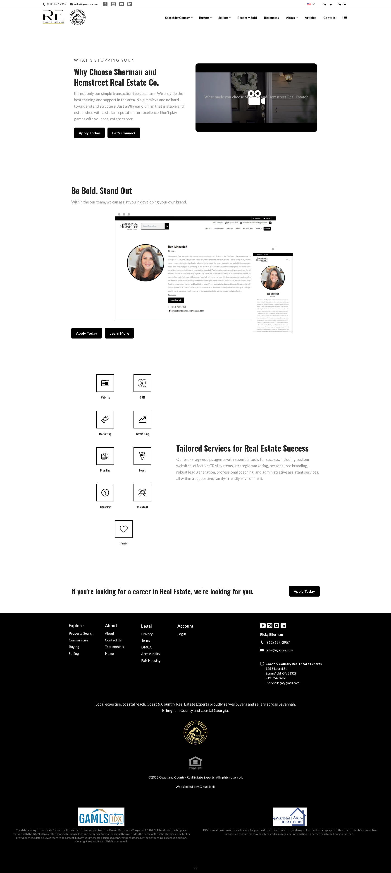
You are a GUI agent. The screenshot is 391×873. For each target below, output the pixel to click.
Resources (271, 17)
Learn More (119, 333)
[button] (256, 97)
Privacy (147, 634)
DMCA (146, 647)
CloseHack (207, 786)
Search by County (177, 17)
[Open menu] (344, 17)
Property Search (81, 633)
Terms (145, 640)
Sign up (327, 4)
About (290, 17)
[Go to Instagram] (113, 4)
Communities (78, 640)
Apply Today (89, 133)
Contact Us (113, 640)
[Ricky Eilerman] (195, 732)
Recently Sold (247, 17)
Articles (310, 17)
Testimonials (114, 647)
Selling (223, 17)
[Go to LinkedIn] (130, 4)
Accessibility (150, 654)
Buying (204, 17)
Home (109, 653)
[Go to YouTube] (121, 4)
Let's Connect (124, 133)
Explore (76, 625)
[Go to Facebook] (105, 4)
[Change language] (310, 4)
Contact (329, 17)
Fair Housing (151, 660)
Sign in (342, 4)
